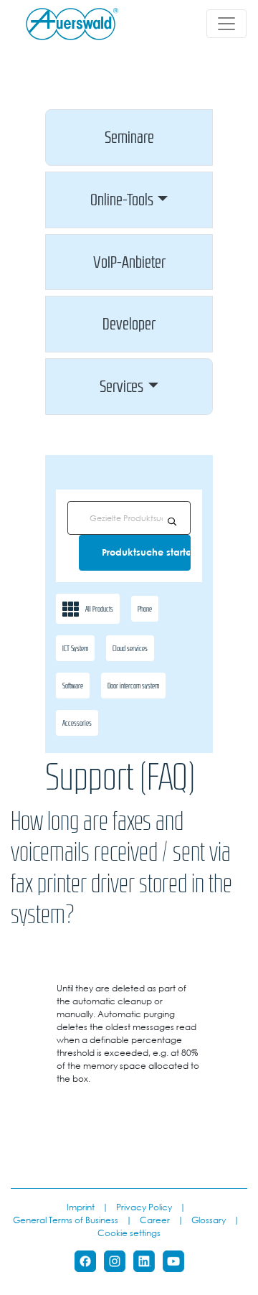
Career (155, 1219)
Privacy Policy (144, 1206)
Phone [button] (145, 608)
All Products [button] (99, 608)
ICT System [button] (75, 648)
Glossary (208, 1219)
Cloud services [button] (130, 648)
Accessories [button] (77, 723)
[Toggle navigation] (226, 23)
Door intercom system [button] (133, 685)
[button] (129, 137)
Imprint (81, 1206)
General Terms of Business (65, 1219)
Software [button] (72, 685)
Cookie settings (129, 1232)
